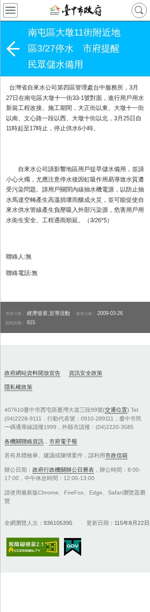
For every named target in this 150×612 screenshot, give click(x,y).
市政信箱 (116, 455)
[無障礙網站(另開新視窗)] (32, 547)
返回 (13, 48)
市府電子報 (63, 441)
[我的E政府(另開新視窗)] (72, 547)
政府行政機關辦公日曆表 (63, 469)
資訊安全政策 (85, 373)
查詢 (139, 10)
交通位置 (116, 410)
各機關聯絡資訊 (24, 441)
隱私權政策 (18, 387)
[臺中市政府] (75, 10)
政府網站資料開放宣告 (32, 373)
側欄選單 (10, 10)
